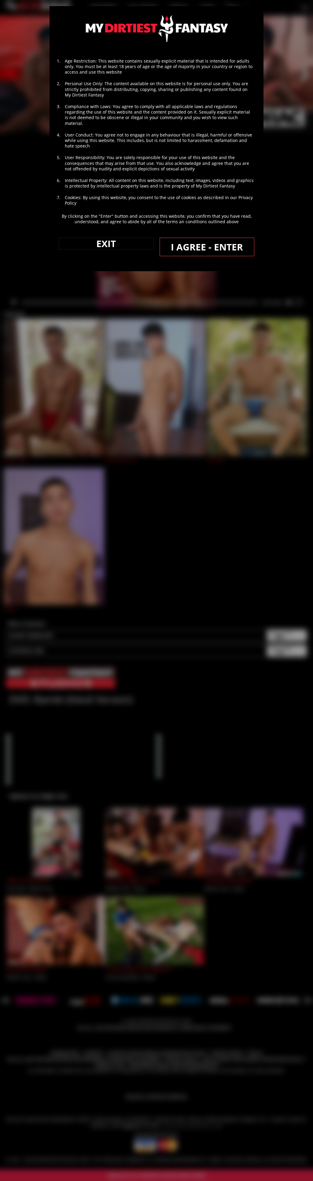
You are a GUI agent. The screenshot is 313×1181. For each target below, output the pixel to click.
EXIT (106, 244)
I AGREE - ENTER (207, 247)
